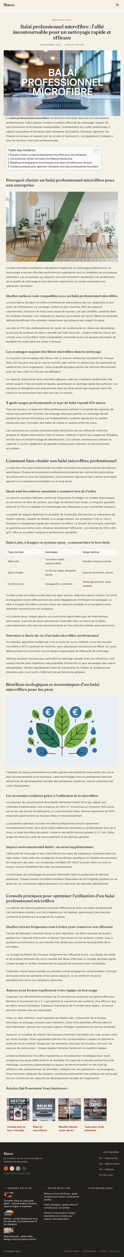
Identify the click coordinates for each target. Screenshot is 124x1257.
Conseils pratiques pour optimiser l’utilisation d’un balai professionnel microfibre (54, 166)
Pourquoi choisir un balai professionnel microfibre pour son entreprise (48, 154)
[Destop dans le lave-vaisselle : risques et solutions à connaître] (18, 1109)
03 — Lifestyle (106, 1169)
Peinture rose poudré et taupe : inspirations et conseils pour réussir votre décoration (60, 1216)
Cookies (103, 1251)
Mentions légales (72, 1251)
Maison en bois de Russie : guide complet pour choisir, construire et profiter (61, 1196)
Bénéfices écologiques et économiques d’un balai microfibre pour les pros (51, 162)
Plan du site (114, 1251)
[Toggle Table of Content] (94, 150)
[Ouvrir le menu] (117, 5)
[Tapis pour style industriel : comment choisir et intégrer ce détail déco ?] (95, 1109)
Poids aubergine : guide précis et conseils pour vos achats (61, 1206)
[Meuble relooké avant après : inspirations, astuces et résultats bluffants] (69, 1109)
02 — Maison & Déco (109, 1163)
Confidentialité (89, 1251)
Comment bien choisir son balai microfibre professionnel (41, 158)
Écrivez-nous (106, 1175)
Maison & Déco (62, 20)
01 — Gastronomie (108, 1158)
